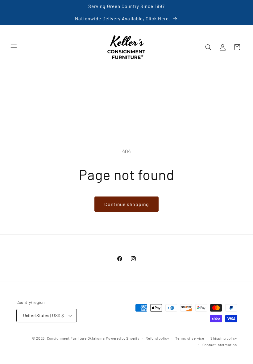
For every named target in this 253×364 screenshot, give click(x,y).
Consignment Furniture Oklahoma (76, 338)
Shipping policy (223, 338)
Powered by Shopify (122, 338)
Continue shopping (126, 204)
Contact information (219, 344)
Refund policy (157, 338)
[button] (13, 47)
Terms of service (189, 338)
